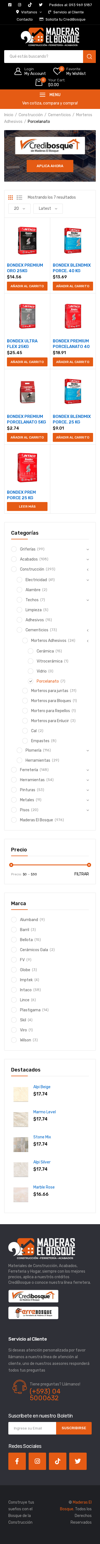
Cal (34, 731)
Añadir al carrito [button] (27, 286)
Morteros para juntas (49, 690)
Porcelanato (48, 681)
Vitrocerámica (49, 661)
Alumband (29, 919)
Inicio (8, 115)
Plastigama (30, 1010)
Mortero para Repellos (50, 710)
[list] (19, 197)
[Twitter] (78, 1461)
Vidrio (42, 671)
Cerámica (45, 651)
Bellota (26, 939)
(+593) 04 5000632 (45, 1394)
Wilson (25, 1040)
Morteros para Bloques (51, 700)
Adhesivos (35, 620)
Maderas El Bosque (36, 820)
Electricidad (36, 580)
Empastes (40, 741)
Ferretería (29, 770)
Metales (27, 800)
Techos (32, 600)
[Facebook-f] (17, 1461)
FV (22, 960)
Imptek (26, 980)
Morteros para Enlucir (50, 721)
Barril (24, 929)
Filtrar (81, 874)
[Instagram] (37, 1461)
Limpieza (34, 610)
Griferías (28, 549)
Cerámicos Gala (34, 950)
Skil (23, 1020)
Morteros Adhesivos (48, 640)
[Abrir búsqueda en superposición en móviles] (50, 56)
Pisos (24, 810)
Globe (25, 970)
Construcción (31, 115)
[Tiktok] (57, 1461)
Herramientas (38, 760)
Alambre (33, 590)
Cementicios (59, 115)
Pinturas (27, 790)
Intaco (26, 990)
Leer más (27, 506)
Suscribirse (74, 1428)
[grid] (10, 197)
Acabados (29, 559)
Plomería (33, 750)
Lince (24, 1000)
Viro (23, 1030)
